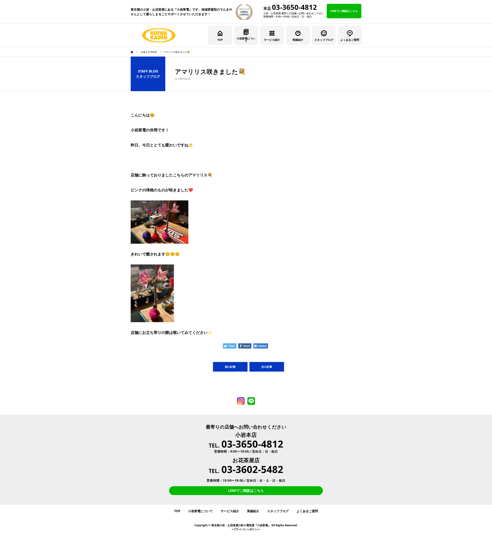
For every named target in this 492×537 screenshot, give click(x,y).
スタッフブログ (323, 40)
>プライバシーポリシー (246, 529)
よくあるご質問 (349, 40)
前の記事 (230, 367)
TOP (220, 40)
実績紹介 (298, 40)
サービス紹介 (272, 40)
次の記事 (266, 367)
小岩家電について (246, 40)
